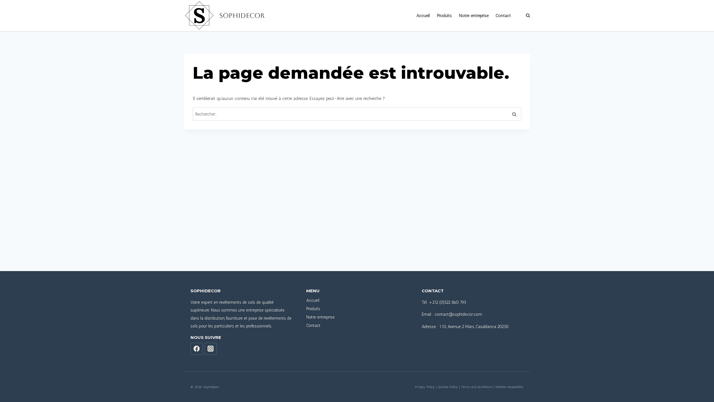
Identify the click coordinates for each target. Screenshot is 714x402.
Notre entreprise (474, 15)
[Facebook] (196, 349)
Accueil (423, 15)
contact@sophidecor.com (458, 314)
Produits (444, 15)
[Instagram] (210, 349)
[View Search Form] (525, 15)
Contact (503, 15)
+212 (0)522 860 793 (447, 302)
